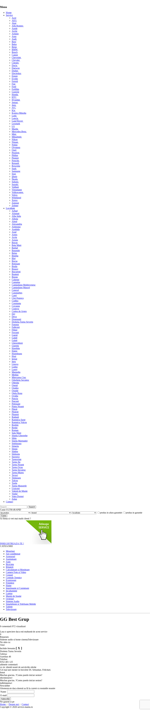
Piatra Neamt (18, 406)
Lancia (15, 118)
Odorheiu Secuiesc (20, 380)
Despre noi (14, 704)
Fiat (14, 84)
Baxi (14, 41)
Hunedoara (17, 353)
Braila (14, 266)
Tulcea (15, 480)
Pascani (15, 401)
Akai (14, 23)
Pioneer (15, 158)
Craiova (15, 308)
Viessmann (17, 189)
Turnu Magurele (19, 486)
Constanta (16, 303)
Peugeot (16, 152)
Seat (14, 174)
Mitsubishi (17, 137)
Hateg (14, 351)
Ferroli (15, 81)
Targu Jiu (16, 462)
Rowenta (16, 166)
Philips (15, 155)
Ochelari (10, 598)
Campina (16, 282)
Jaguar (15, 102)
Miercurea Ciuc (19, 377)
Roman (15, 430)
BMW (15, 49)
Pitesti (14, 409)
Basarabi (16, 250)
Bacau (15, 242)
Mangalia (16, 372)
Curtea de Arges (19, 311)
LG (13, 126)
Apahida (16, 229)
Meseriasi (10, 551)
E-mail (3, 695)
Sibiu (14, 438)
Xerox (15, 200)
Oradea (15, 388)
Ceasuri (9, 575)
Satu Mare (16, 433)
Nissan (15, 142)
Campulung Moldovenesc (24, 285)
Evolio (15, 78)
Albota (15, 219)
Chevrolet (16, 57)
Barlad (15, 248)
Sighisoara (16, 443)
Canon (15, 55)
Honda (15, 94)
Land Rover (17, 121)
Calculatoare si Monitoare (18, 569)
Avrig (14, 237)
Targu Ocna (17, 467)
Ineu (14, 361)
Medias (15, 374)
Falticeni (16, 327)
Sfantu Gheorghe (20, 435)
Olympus (16, 147)
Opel (14, 150)
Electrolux (16, 73)
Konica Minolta (19, 113)
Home (9, 12)
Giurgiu (15, 345)
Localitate (10, 208)
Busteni (15, 274)
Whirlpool (16, 197)
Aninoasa (16, 226)
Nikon (15, 139)
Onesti (15, 385)
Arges (14, 234)
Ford (14, 86)
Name (3, 691)
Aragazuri (10, 556)
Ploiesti (15, 412)
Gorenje (15, 92)
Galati (14, 337)
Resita (14, 427)
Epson (15, 76)
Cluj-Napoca (18, 298)
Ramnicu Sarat (18, 419)
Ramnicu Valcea (19, 422)
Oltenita (15, 382)
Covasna (16, 306)
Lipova (15, 364)
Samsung (16, 171)
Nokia (14, 144)
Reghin (15, 425)
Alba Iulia (16, 216)
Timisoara (16, 478)
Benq (14, 47)
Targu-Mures (18, 472)
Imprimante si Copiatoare (17, 588)
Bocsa (14, 261)
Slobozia (16, 454)
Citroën (15, 63)
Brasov (15, 269)
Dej (13, 314)
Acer (14, 18)
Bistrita (15, 256)
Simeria (15, 446)
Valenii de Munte (20, 491)
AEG (14, 20)
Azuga (15, 240)
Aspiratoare (11, 559)
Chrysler (16, 60)
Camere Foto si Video (16, 572)
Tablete (9, 606)
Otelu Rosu (17, 393)
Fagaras (15, 324)
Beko (14, 44)
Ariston (15, 33)
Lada (14, 115)
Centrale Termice (14, 577)
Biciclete (10, 564)
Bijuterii (9, 567)
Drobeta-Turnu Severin (22, 322)
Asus (14, 36)
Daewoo (16, 68)
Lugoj (14, 369)
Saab (14, 168)
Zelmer (15, 205)
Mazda (15, 129)
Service (9, 15)
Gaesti (15, 335)
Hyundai (16, 100)
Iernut (14, 359)
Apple (14, 28)
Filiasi (14, 330)
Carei (14, 295)
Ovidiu (15, 396)
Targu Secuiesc (19, 470)
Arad (14, 232)
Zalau (14, 499)
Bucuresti (16, 271)
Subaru (15, 182)
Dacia (15, 65)
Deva (14, 316)
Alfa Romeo (18, 26)
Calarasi (15, 279)
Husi (14, 356)
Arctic (14, 31)
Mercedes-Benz (19, 131)
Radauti (15, 417)
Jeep (14, 105)
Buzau (15, 277)
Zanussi (15, 203)
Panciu (15, 398)
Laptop (9, 593)
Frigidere (10, 583)
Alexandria (17, 224)
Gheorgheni (17, 343)
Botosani (16, 263)
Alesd (14, 221)
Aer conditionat (13, 554)
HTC (14, 97)
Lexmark (16, 123)
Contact (9, 501)
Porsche (16, 160)
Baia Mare (16, 245)
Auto (8, 561)
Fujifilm (15, 89)
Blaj (14, 258)
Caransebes (17, 293)
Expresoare (11, 580)
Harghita (16, 348)
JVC (14, 107)
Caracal (15, 290)
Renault (15, 163)
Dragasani (16, 319)
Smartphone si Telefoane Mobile (21, 604)
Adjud (15, 211)
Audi (14, 39)
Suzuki (15, 184)
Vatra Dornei (18, 496)
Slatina (15, 451)
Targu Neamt (18, 464)
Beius (14, 253)
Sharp (14, 176)
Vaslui (14, 493)
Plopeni (15, 414)
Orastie (15, 390)
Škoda (15, 179)
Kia (14, 110)
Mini (14, 134)
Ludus (15, 367)
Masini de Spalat (13, 596)
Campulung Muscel (21, 287)
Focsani (15, 332)
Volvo (15, 195)
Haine (8, 585)
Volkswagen (18, 192)
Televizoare (11, 609)
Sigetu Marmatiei (20, 441)
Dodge (15, 70)
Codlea (15, 300)
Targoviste (16, 459)
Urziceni (16, 488)
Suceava (15, 456)
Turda (14, 483)
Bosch (15, 52)
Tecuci (15, 475)
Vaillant (15, 187)
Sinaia (14, 449)
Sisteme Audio (12, 601)
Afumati (15, 213)
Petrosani (16, 404)
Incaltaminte (11, 591)
